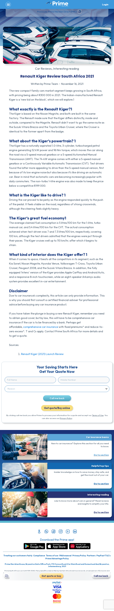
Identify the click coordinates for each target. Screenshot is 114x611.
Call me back (57, 398)
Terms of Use (98, 415)
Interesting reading (66, 68)
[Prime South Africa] (57, 4)
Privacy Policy (66, 418)
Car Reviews (43, 68)
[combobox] (56, 388)
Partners (91, 555)
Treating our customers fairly (17, 555)
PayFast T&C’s (103, 555)
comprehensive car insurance (41, 327)
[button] (8, 4)
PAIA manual (65, 555)
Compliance (39, 555)
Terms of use (52, 555)
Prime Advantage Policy (57, 558)
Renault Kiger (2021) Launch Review (42, 354)
